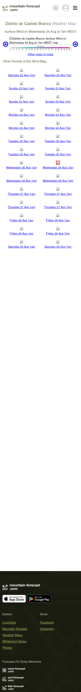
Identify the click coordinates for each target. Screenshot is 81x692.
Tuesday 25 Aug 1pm (21, 154)
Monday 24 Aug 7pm (58, 128)
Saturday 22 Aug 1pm (21, 75)
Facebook (47, 622)
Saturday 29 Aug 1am (21, 247)
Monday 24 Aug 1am (22, 115)
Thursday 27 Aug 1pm (21, 207)
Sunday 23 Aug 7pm (58, 101)
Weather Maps (12, 635)
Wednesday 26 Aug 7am (58, 167)
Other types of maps (40, 54)
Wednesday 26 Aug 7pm (58, 181)
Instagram (47, 628)
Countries (9, 622)
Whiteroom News (14, 641)
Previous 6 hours (6, 44)
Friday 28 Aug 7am (58, 220)
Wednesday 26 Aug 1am (21, 167)
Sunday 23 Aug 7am (58, 88)
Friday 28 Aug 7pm (58, 233)
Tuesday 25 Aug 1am (21, 141)
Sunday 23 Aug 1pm (21, 101)
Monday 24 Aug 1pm (22, 128)
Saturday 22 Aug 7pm (58, 75)
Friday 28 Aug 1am (21, 220)
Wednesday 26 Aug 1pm (21, 181)
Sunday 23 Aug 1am (21, 88)
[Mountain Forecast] (21, 8)
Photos (7, 647)
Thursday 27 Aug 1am (21, 194)
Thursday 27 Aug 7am (58, 194)
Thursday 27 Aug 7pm (58, 207)
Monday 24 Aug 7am (58, 115)
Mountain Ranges (14, 628)
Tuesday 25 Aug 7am (58, 141)
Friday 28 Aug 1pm (21, 233)
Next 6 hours (75, 44)
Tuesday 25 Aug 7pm (58, 154)
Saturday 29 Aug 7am (58, 247)
